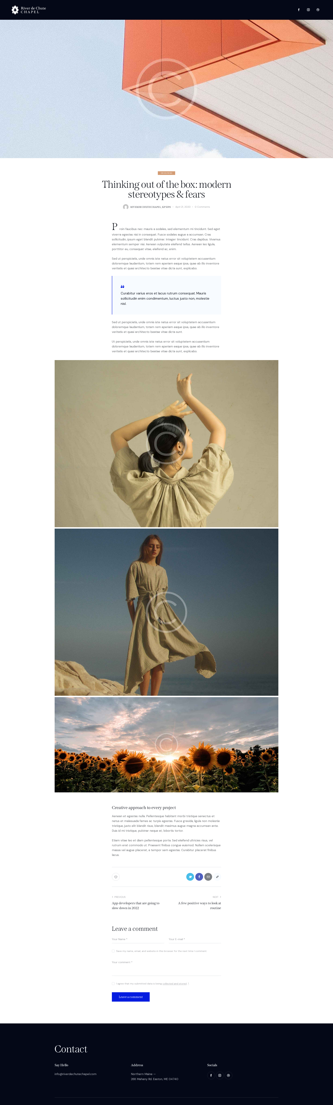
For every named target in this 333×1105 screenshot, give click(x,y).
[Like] (116, 877)
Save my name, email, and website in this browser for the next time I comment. (161, 951)
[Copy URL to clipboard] (217, 877)
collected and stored (175, 983)
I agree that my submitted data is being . (152, 983)
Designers (166, 173)
